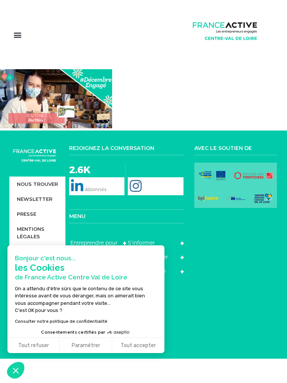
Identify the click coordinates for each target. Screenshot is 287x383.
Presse (26, 214)
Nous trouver (37, 184)
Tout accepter (138, 345)
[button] (17, 34)
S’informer (141, 242)
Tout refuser (33, 345)
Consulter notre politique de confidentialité (61, 321)
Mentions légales (30, 232)
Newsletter (34, 199)
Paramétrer (86, 345)
